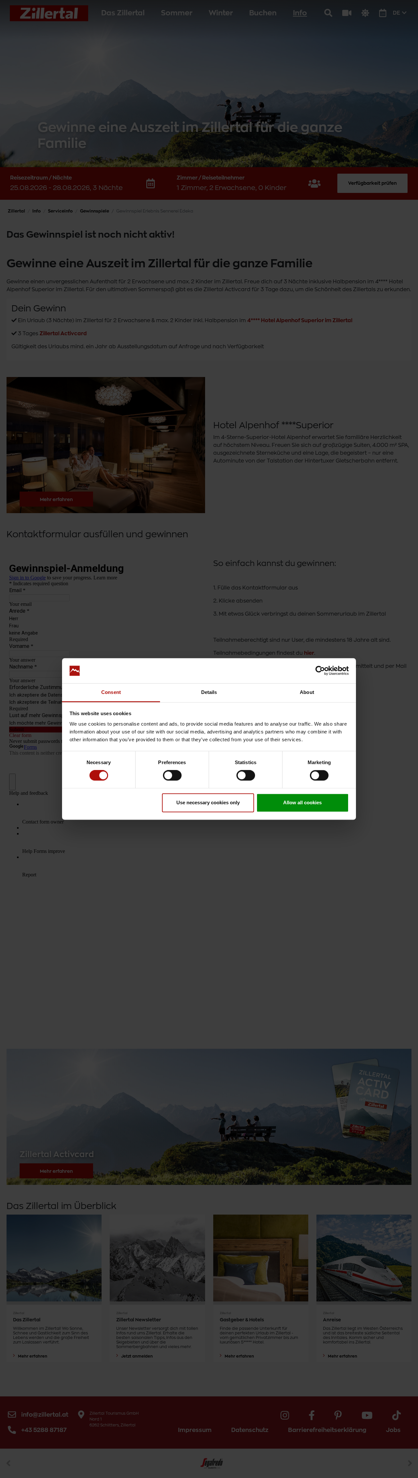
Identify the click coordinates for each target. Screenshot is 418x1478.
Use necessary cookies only (208, 802)
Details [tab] (209, 692)
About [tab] (307, 692)
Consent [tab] (111, 692)
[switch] (172, 775)
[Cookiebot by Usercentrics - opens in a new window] (320, 671)
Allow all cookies (302, 802)
